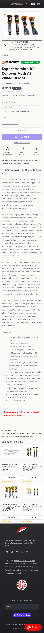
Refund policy (23, 624)
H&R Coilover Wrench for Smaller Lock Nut (11, 465)
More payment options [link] (22, 143)
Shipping (4, 91)
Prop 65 (33, 567)
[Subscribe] (36, 606)
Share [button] (6, 55)
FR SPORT (14, 624)
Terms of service (17, 628)
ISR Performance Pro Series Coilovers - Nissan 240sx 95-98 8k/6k (32, 466)
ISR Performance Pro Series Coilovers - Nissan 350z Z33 (32, 506)
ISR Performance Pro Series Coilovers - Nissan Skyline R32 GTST (11, 506)
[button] (4, 3)
